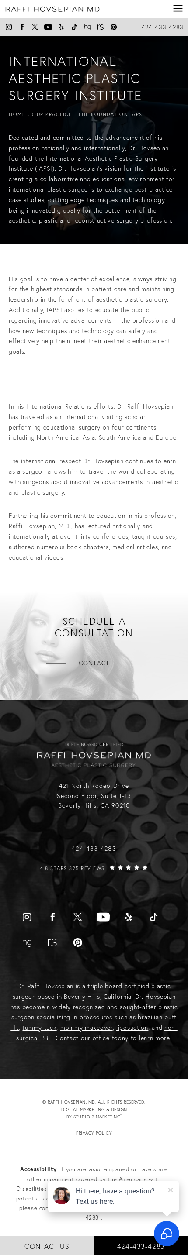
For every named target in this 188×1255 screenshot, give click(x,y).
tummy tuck (39, 1028)
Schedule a (94, 627)
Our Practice (52, 114)
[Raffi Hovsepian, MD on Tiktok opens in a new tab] (74, 27)
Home (17, 114)
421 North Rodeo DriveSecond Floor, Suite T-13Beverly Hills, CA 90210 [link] (94, 795)
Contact (94, 663)
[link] (94, 877)
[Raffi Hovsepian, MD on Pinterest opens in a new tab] (113, 27)
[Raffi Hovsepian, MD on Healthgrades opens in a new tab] (87, 27)
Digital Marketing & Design (102, 1114)
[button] (178, 8)
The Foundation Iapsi (111, 114)
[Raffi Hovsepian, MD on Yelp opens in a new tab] (61, 27)
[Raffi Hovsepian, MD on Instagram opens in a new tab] (8, 27)
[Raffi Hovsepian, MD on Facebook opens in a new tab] (21, 27)
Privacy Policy (94, 1133)
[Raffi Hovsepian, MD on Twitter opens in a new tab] (35, 27)
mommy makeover (86, 1028)
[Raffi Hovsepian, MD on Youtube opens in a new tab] (48, 27)
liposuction (132, 1028)
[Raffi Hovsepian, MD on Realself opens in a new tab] (100, 27)
